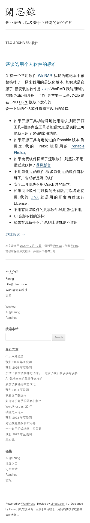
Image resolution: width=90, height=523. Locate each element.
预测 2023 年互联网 (19, 417)
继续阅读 (15, 234)
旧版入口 (12, 463)
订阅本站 (12, 469)
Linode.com (58, 503)
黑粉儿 (10, 439)
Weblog (10, 306)
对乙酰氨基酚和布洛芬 (21, 423)
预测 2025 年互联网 (19, 367)
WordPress (28, 503)
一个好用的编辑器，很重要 (24, 428)
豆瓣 (39, 509)
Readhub (11, 317)
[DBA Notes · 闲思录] (21, 12)
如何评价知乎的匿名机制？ (24, 401)
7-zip (46, 88)
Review (57, 245)
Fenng (74, 245)
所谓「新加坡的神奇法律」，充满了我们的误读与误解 (42, 373)
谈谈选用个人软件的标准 (31, 64)
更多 (9, 295)
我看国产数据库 (16, 395)
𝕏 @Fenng (13, 312)
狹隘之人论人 (15, 412)
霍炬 (9, 480)
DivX (35, 197)
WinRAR (45, 75)
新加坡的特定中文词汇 (21, 384)
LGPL (23, 102)
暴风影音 (43, 165)
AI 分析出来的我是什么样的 (24, 378)
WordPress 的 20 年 (19, 406)
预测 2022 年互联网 (19, 434)
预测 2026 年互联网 (19, 362)
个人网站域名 (15, 356)
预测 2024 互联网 (17, 389)
